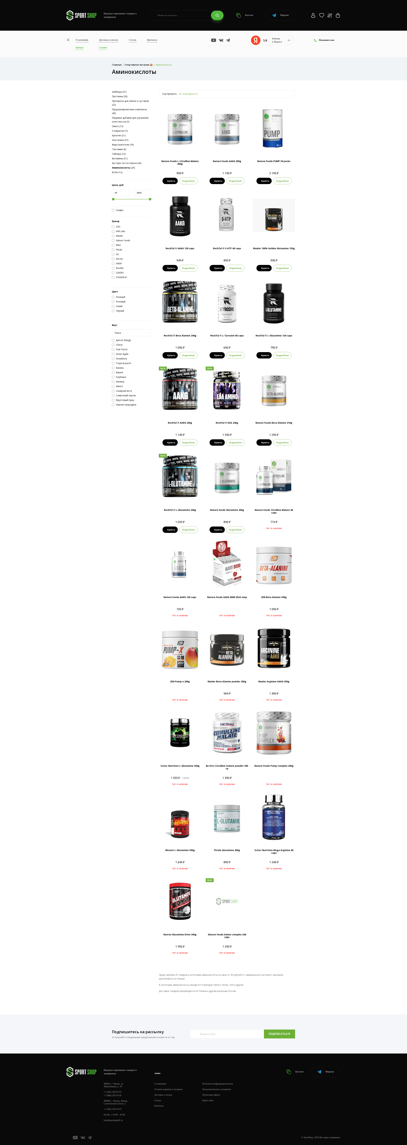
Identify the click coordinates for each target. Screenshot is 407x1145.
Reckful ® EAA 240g (227, 422)
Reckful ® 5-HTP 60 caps (227, 248)
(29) (123, 167)
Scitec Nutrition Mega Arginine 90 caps (274, 851)
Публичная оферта (211, 1095)
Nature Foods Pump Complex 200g (273, 765)
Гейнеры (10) (119, 153)
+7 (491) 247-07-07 (113, 1109)
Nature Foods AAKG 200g (227, 161)
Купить (171, 180)
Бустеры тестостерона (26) (126, 163)
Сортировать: (169, 93)
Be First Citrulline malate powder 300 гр (227, 767)
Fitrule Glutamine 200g (227, 850)
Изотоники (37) (120, 140)
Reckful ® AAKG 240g (180, 422)
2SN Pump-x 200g (180, 681)
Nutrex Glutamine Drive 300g (180, 934)
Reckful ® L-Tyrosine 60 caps (227, 335)
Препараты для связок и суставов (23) (130, 102)
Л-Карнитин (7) (120, 130)
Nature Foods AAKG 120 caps (180, 597)
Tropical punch (233, 497)
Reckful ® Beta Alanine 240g (180, 335)
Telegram (284, 15)
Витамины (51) (120, 158)
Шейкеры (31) (119, 91)
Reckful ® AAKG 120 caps (180, 248)
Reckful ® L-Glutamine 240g (180, 509)
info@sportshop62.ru (113, 1120)
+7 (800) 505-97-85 (113, 1095)
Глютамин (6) (119, 149)
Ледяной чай (227, 409)
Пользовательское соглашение (216, 1089)
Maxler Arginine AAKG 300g (273, 681)
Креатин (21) (119, 135)
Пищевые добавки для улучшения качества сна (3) (130, 119)
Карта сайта (208, 1100)
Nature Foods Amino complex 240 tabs (227, 936)
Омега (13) (117, 126)
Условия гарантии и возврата (168, 1089)
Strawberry (219, 497)
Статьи (132, 40)
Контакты (152, 40)
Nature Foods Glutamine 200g (227, 509)
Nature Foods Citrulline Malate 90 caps (274, 511)
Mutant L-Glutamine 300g (180, 850)
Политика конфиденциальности (217, 1084)
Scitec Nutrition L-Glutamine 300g (180, 765)
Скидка (119, 210)
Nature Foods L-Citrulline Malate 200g (180, 162)
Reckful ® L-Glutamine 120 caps (274, 335)
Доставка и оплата (108, 40)
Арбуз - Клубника (221, 404)
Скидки (103, 47)
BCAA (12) (117, 172)
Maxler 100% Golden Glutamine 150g (274, 248)
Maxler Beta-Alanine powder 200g (227, 681)
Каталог (249, 15)
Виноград (236, 404)
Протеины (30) (120, 96)
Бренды (79, 47)
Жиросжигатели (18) (123, 144)
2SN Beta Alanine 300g (274, 597)
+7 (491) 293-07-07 (113, 1092)
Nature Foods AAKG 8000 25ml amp (227, 597)
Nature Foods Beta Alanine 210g (273, 422)
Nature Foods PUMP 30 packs (273, 161)
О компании (82, 40)
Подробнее (188, 180)
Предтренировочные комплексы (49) (129, 111)
